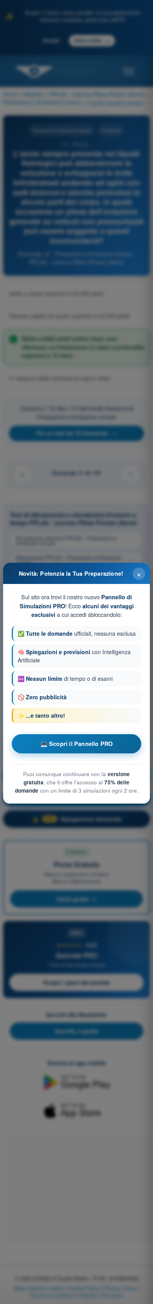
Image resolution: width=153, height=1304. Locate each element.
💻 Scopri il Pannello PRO (76, 743)
